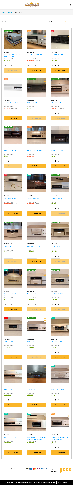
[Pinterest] (70, 469)
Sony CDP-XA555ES (57, 341)
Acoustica (7, 52)
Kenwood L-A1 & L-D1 (11, 198)
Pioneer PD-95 (32, 294)
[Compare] (21, 36)
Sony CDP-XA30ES (33, 102)
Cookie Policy (50, 482)
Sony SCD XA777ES (33, 246)
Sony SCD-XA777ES (57, 389)
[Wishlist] (21, 33)
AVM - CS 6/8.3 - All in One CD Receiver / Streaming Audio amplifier (12, 57)
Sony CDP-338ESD (10, 150)
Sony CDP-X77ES (56, 102)
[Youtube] (61, 472)
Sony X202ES (31, 389)
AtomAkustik (55, 148)
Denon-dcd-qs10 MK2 (34, 150)
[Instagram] (67, 469)
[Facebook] (61, 469)
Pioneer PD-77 (8, 246)
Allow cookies (62, 482)
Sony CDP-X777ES (10, 389)
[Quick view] (21, 31)
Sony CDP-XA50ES (57, 55)
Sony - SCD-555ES (57, 150)
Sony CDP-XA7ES (9, 341)
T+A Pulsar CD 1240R (11, 102)
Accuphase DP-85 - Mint (35, 55)
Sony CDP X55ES (56, 198)
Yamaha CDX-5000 (33, 198)
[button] (52, 22)
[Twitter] (64, 469)
